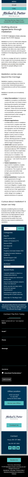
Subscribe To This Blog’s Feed (13, 298)
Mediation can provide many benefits (12, 64)
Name (4, 323)
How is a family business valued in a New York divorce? (14, 283)
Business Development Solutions (13, 472)
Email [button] (14, 5)
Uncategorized (8, 260)
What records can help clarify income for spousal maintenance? (13, 288)
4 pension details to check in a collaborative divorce (13, 274)
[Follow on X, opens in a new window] (14, 447)
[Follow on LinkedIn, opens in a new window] (18, 447)
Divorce (17, 38)
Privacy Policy (20, 470)
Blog (5, 236)
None (5, 248)
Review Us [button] (14, 460)
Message (5, 348)
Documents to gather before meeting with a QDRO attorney (13, 293)
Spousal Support (9, 258)
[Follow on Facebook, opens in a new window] (10, 447)
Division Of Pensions (10, 241)
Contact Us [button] (14, 425)
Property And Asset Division (12, 251)
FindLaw (14, 474)
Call (14, 8)
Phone (4, 340)
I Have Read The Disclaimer (13, 373)
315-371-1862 (16, 440)
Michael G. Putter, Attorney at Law (16, 467)
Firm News (7, 246)
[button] (14, 1)
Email (4, 331)
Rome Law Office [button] (14, 403)
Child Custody (8, 238)
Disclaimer (5, 369)
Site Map (12, 470)
